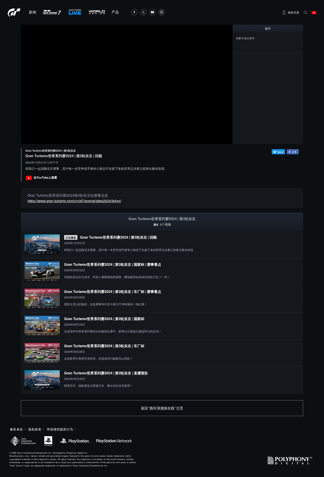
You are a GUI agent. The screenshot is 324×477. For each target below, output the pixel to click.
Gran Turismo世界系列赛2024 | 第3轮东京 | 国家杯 (104, 318)
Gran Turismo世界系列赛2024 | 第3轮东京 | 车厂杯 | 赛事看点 (112, 291)
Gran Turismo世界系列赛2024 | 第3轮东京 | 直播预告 (106, 372)
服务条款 (16, 429)
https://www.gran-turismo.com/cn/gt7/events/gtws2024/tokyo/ (74, 200)
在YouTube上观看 (45, 177)
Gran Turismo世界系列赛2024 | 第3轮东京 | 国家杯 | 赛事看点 (112, 264)
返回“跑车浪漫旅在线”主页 (162, 408)
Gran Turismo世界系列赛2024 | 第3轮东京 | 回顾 (118, 237)
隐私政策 (35, 429)
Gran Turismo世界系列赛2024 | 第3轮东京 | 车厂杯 (104, 345)
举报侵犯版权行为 (60, 429)
